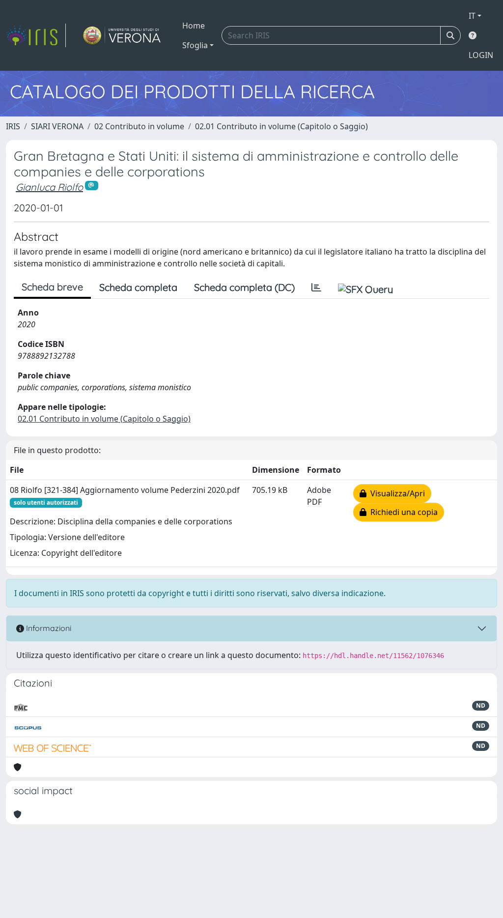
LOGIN (481, 55)
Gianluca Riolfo (49, 187)
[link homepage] (36, 35)
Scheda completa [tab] (138, 287)
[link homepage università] (122, 35)
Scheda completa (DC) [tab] (244, 287)
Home (193, 25)
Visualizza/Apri (395, 493)
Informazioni (47, 628)
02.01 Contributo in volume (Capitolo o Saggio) (281, 126)
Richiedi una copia (402, 512)
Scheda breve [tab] (52, 287)
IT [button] (472, 15)
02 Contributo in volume (139, 126)
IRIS (13, 126)
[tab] (316, 287)
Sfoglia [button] (195, 45)
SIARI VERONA (57, 126)
